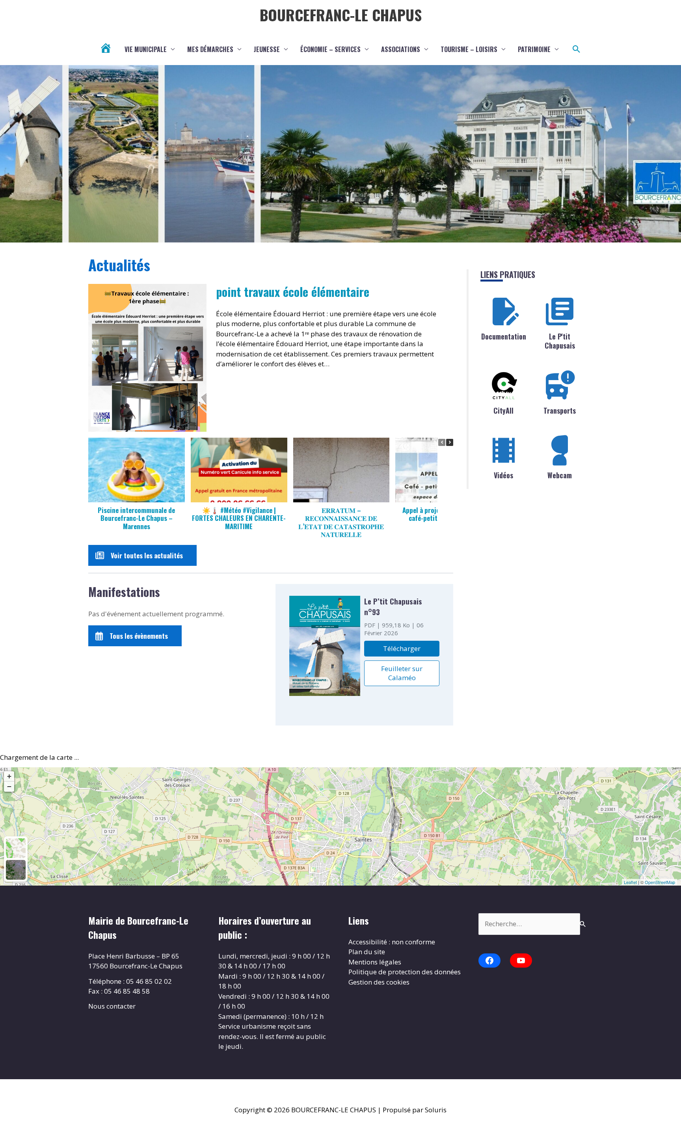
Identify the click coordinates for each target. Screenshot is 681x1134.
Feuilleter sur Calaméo (401, 673)
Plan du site (366, 951)
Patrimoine (534, 49)
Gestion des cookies (378, 982)
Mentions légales (374, 961)
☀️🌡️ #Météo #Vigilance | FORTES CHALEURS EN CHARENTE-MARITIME (239, 518)
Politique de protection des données (404, 971)
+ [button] (9, 776)
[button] (576, 49)
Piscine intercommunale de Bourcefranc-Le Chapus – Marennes (136, 518)
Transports (559, 410)
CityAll (503, 410)
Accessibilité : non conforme (391, 941)
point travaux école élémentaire (292, 291)
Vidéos (503, 475)
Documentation (503, 336)
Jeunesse (267, 49)
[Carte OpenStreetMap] (16, 848)
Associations (400, 49)
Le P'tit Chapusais (560, 341)
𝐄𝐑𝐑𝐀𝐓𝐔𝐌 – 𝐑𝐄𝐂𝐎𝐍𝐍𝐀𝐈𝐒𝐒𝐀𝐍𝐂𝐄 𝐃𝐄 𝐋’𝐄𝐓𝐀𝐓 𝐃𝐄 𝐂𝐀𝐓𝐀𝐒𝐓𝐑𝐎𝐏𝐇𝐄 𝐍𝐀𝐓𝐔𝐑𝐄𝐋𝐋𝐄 (341, 522)
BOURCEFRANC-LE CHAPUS (341, 15)
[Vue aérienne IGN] (16, 870)
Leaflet (630, 882)
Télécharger (402, 648)
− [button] (9, 786)
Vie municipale (146, 49)
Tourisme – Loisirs (469, 49)
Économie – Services (330, 49)
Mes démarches (210, 49)
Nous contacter (112, 1006)
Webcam (559, 475)
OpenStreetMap (660, 882)
